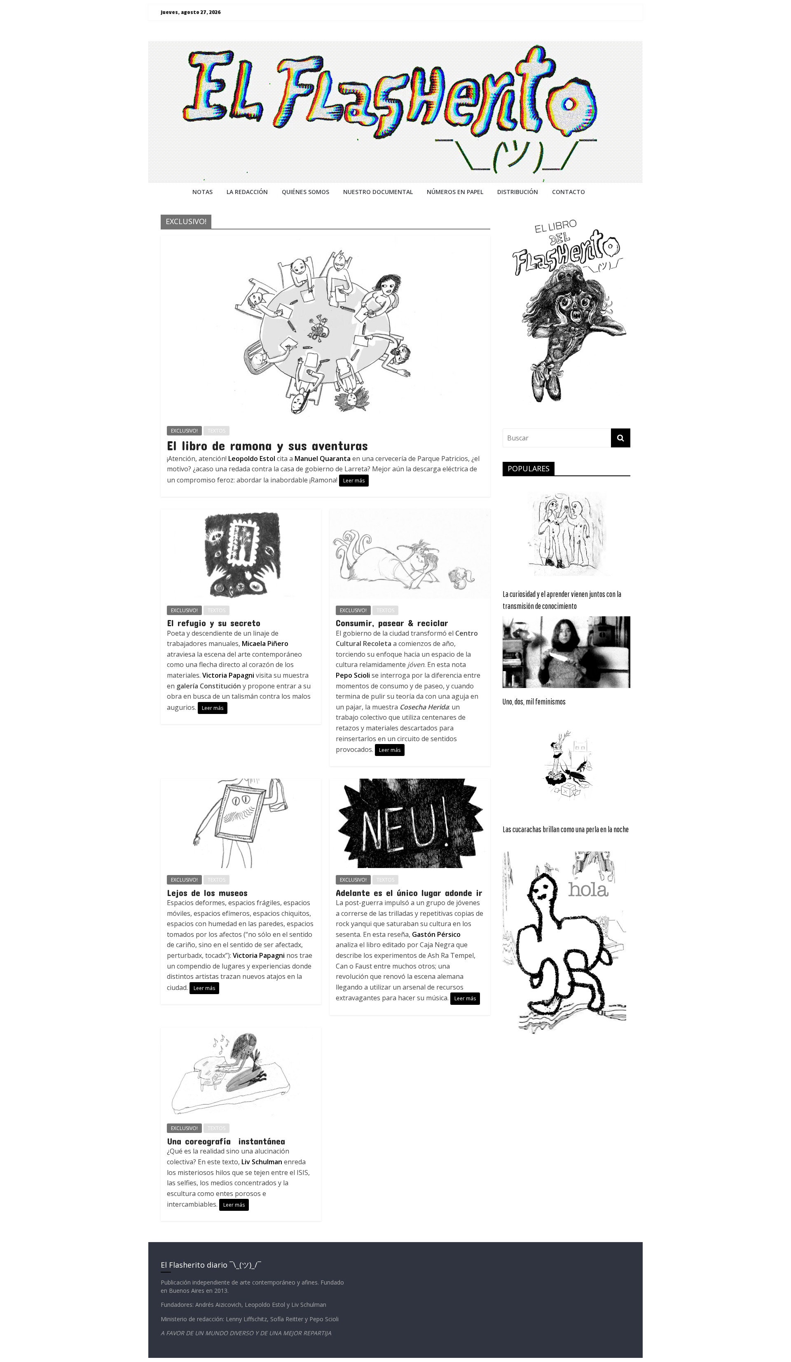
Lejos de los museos (207, 892)
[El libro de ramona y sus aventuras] (325, 240)
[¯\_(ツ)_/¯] (395, 46)
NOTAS (202, 192)
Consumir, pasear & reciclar (392, 622)
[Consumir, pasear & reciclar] (410, 514)
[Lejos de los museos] (241, 783)
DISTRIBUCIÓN (517, 192)
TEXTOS (216, 430)
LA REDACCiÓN (247, 192)
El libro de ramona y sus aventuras (267, 445)
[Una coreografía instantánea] (241, 1032)
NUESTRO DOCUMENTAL (378, 192)
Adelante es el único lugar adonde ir (409, 892)
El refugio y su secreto (213, 622)
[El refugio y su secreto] (241, 514)
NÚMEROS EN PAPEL (455, 192)
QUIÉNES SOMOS (305, 192)
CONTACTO (568, 192)
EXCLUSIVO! (184, 430)
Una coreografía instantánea (226, 1140)
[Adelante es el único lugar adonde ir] (410, 783)
